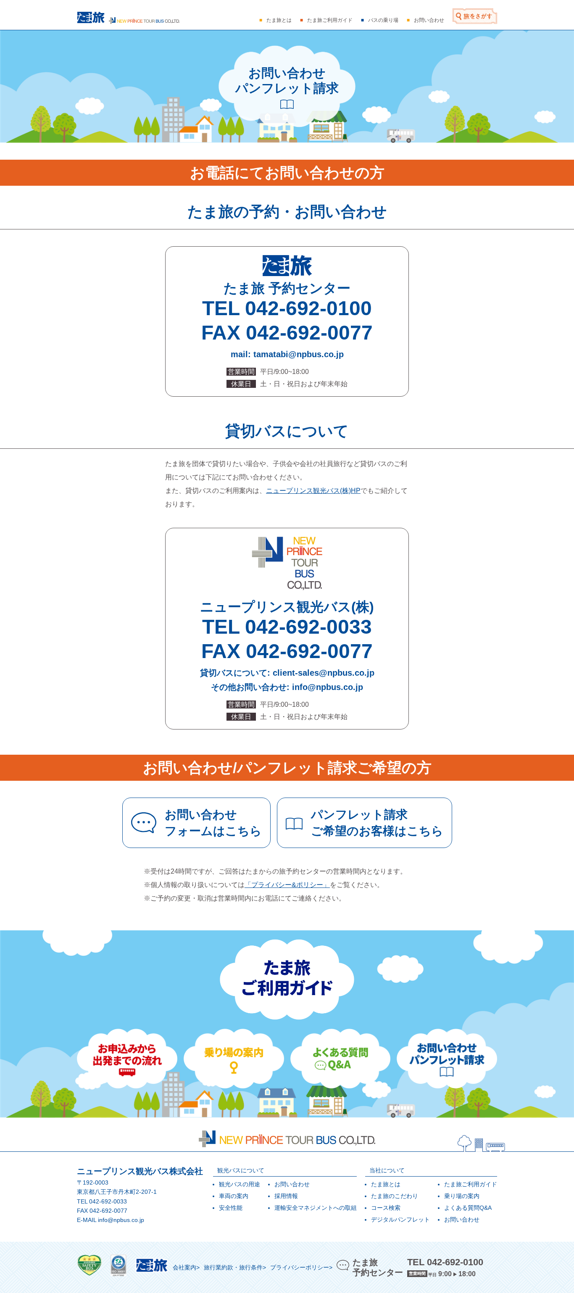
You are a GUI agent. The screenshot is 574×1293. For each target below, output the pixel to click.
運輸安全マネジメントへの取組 (315, 1207)
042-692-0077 (309, 332)
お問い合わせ (292, 1184)
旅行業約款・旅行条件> (235, 1267)
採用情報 (286, 1196)
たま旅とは (385, 1184)
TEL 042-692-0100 (445, 1262)
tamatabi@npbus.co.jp (298, 354)
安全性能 (230, 1207)
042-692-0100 (308, 308)
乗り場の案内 (461, 1196)
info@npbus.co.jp (327, 687)
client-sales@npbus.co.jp (323, 672)
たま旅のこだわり (394, 1196)
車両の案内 (233, 1196)
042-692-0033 (308, 627)
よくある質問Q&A (468, 1207)
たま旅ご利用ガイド (470, 1184)
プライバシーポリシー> (301, 1267)
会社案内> (186, 1267)
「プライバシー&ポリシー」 (287, 884)
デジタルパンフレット (400, 1219)
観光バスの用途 (239, 1184)
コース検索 (385, 1207)
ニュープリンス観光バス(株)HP (313, 490)
